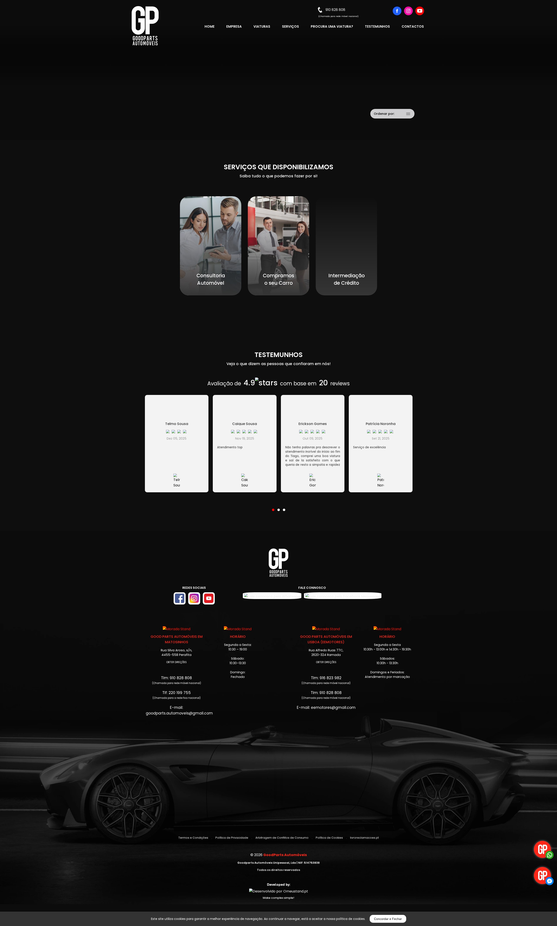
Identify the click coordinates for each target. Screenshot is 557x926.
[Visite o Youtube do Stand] (208, 598)
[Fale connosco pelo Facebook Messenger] (343, 595)
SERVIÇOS (290, 26)
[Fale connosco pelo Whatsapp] (272, 595)
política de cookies (350, 919)
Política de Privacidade (231, 838)
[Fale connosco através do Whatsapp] (543, 850)
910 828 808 (335, 9)
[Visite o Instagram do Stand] (194, 598)
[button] (273, 507)
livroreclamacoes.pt (364, 838)
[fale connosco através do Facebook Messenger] (543, 876)
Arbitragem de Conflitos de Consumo (282, 838)
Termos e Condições (193, 838)
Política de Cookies (329, 838)
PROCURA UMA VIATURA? (332, 26)
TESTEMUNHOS (377, 26)
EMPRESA (234, 26)
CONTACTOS (413, 26)
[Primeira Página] (278, 564)
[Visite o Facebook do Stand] (179, 598)
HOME (210, 26)
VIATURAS (261, 26)
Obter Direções (176, 662)
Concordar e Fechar (388, 919)
